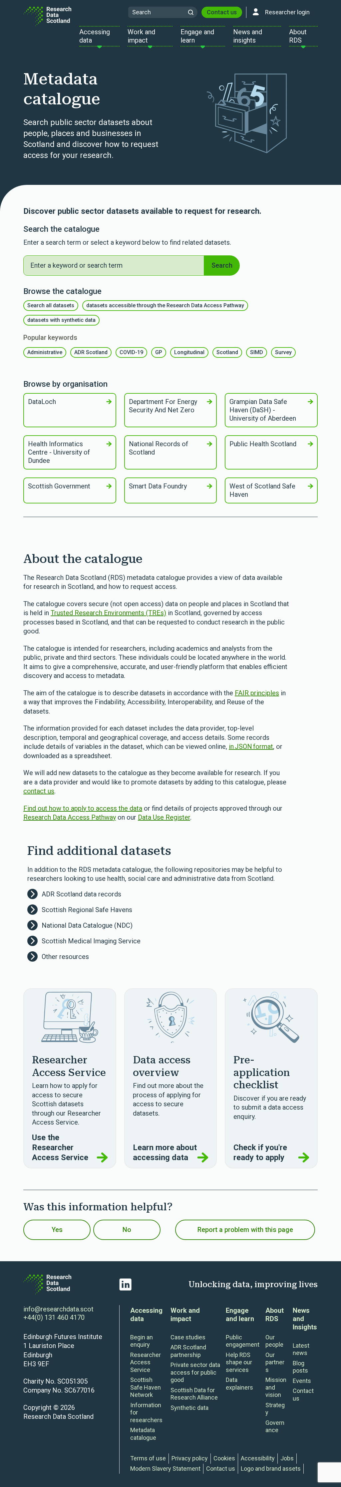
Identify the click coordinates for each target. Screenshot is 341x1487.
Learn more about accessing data (165, 1152)
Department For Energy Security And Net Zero (163, 406)
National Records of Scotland (158, 448)
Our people (274, 1341)
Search (221, 265)
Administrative (44, 352)
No (127, 1230)
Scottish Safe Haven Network (145, 1387)
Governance (274, 1426)
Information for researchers (146, 1412)
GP (158, 352)
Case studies (187, 1337)
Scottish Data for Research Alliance (194, 1394)
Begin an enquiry (141, 1341)
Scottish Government (59, 486)
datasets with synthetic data (61, 320)
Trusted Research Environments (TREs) (108, 613)
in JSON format (251, 746)
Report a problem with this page (245, 1230)
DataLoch (42, 402)
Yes (57, 1230)
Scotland (227, 352)
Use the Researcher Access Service (60, 1147)
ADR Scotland (91, 352)
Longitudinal (189, 352)
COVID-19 (131, 352)
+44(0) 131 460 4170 (54, 1317)
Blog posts (300, 1367)
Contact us (222, 12)
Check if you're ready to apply (260, 1152)
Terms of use (148, 1458)
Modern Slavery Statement (165, 1468)
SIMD (256, 352)
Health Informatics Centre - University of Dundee (59, 452)
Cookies (224, 1458)
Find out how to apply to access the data (82, 808)
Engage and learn (240, 1314)
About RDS (274, 1314)
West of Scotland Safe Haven (262, 490)
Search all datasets (50, 305)
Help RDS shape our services (239, 1362)
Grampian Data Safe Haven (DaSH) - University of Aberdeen (262, 410)
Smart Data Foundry (158, 486)
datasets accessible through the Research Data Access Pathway (165, 305)
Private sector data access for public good (195, 1372)
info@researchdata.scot (58, 1309)
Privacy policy (189, 1458)
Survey (283, 352)
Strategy (275, 1409)
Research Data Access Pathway (69, 817)
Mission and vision (275, 1387)
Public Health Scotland (262, 444)
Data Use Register (164, 817)
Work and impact (185, 1314)
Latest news (301, 1349)
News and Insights (305, 1318)
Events (302, 1380)
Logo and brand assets (271, 1468)
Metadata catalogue (143, 1433)
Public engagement (242, 1341)
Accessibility (258, 1458)
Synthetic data (189, 1407)
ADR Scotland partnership (188, 1351)
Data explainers (239, 1383)
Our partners (274, 1362)
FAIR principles (257, 693)
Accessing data (146, 1314)
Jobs (287, 1458)
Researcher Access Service (145, 1362)
